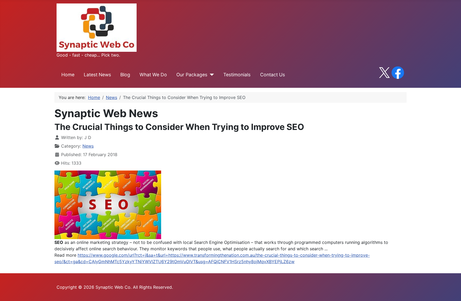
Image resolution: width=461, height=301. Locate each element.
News (88, 146)
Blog (125, 74)
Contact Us (272, 74)
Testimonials (237, 74)
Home (67, 74)
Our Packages (191, 74)
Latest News (97, 74)
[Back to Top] (452, 291)
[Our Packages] (210, 74)
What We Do (153, 74)
